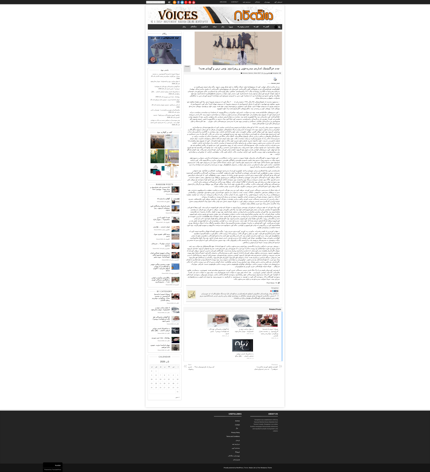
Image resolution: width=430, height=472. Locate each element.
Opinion (250, 73)
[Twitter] (182, 2)
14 (160, 379)
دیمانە (215, 26)
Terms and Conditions (233, 436)
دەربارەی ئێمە (246, 2)
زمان (184, 26)
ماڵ (237, 428)
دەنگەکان (194, 26)
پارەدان (238, 440)
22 (156, 383)
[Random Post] (169, 2)
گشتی (267, 26)
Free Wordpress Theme (265, 468)
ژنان (222, 26)
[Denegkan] (215, 23)
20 (164, 383)
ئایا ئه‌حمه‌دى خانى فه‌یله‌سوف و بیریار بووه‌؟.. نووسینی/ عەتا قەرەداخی (160, 189)
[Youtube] (194, 2)
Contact (234, 2)
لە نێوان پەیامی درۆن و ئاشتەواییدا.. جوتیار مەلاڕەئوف (165, 81)
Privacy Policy (235, 432)
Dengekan (275, 73)
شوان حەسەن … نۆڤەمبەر (161, 227)
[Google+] (186, 2)
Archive (223, 2)
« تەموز (177, 397)
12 (169, 379)
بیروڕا (231, 26)
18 (173, 383)
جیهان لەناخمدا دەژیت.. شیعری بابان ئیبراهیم (167, 99)
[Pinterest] (190, 2)
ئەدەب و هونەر (244, 26)
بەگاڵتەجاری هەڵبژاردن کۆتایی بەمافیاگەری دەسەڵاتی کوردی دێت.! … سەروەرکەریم (161, 280)
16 (151, 379)
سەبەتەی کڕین (236, 448)
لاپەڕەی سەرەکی (276, 27)
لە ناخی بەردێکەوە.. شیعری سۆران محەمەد (168, 105)
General (245, 73)
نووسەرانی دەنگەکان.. (234, 456)
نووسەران (267, 2)
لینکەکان (257, 2)
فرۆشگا (237, 452)
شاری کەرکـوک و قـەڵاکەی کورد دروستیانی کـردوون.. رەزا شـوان (160, 208)
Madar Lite (252, 468)
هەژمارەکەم (236, 459)
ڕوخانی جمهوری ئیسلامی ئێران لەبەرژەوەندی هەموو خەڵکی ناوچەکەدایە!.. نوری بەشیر (160, 255)
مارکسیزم (204, 26)
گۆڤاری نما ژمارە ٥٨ (163, 199)
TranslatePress (56, 469)
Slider (255, 73)
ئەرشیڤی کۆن (278, 2)
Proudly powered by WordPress (233, 468)
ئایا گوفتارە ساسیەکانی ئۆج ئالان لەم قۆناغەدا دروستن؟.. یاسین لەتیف (219, 331)
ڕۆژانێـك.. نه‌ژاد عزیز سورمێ (172, 97)
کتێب (257, 26)
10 (177, 379)
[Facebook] (178, 2)
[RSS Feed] (174, 2)
